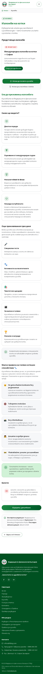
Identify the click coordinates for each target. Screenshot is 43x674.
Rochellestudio (11, 671)
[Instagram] (9, 580)
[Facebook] (4, 580)
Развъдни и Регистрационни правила (15, 621)
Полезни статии (8, 603)
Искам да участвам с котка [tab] (23, 87)
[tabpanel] (21, 297)
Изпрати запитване (21, 507)
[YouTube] (14, 580)
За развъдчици (7, 597)
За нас (4, 591)
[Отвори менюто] (39, 4)
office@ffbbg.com (10, 643)
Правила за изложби (9, 627)
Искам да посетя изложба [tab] (23, 81)
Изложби (5, 600)
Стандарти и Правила (10, 608)
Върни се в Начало (13, 535)
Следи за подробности (13, 68)
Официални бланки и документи (13, 630)
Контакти (5, 605)
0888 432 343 (32, 650)
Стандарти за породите (11, 624)
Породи (4, 594)
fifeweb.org (6, 633)
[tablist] (21, 84)
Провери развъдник (9, 611)
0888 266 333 (32, 647)
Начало (6, 10)
